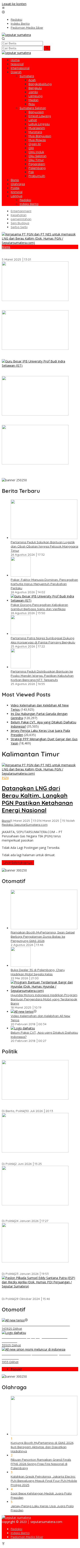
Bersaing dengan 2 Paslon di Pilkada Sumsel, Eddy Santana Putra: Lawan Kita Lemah (39, 1293)
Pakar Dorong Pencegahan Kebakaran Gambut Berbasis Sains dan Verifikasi (37, 372)
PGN (5, 778)
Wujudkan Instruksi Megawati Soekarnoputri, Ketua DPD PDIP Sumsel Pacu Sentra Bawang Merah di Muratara (39, 1212)
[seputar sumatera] (16, 35)
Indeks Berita (20, 1533)
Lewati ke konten (14, 4)
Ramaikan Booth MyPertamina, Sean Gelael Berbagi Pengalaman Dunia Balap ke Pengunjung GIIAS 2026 (43, 936)
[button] (47, 48)
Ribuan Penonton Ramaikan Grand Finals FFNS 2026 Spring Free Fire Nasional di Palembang (41, 1464)
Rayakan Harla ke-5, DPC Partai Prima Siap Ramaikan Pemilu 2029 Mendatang (34, 1158)
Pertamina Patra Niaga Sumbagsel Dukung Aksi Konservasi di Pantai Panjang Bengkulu (37, 421)
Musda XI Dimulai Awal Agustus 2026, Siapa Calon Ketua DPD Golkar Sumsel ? (38, 1105)
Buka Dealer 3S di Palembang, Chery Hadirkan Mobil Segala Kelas (38, 972)
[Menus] (3, 8)
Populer (16, 1369)
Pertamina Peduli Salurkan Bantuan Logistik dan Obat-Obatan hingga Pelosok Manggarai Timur (37, 306)
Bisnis (6, 247)
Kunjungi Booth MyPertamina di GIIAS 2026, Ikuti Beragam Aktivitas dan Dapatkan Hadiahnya (42, 1447)
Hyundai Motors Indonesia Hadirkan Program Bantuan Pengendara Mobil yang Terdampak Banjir (44, 999)
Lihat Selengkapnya (18, 862)
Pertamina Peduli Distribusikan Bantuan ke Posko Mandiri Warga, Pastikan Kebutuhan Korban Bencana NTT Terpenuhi (38, 472)
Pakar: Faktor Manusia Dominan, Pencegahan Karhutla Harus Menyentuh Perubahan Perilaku (36, 355)
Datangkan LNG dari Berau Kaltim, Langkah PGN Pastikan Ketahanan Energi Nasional (37, 253)
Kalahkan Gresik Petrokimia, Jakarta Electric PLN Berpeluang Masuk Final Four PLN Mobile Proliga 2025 (44, 1480)
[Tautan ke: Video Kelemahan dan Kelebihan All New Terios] (22, 1011)
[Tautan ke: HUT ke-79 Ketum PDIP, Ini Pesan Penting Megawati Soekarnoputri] (35, 1261)
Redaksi (16, 1529)
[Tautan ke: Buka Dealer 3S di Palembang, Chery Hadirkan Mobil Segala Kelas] (21, 965)
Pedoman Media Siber (27, 1537)
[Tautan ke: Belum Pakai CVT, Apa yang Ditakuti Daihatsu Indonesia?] (23, 1028)
